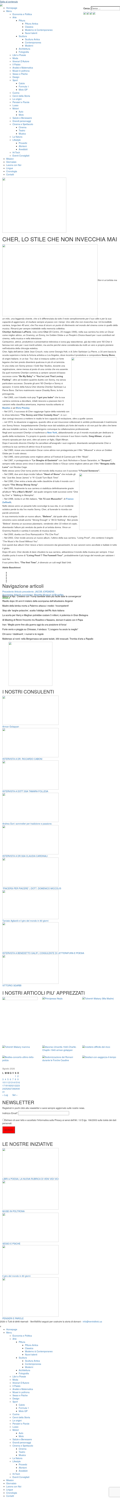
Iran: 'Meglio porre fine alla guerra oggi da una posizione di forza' (34, 624)
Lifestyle (16, 139)
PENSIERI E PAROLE (13, 1318)
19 (8, 1085)
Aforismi (23, 146)
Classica (29, 26)
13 (11, 1082)
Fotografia (24, 51)
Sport (15, 80)
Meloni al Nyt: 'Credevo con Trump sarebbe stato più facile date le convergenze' (41, 596)
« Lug (5, 1094)
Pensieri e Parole (20, 102)
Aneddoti (23, 149)
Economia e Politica (22, 14)
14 (13, 1082)
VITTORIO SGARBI (11, 985)
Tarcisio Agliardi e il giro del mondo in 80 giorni (25, 920)
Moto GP (23, 89)
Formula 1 (24, 86)
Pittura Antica (31, 23)
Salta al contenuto (9, 1)
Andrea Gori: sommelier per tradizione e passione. (27, 823)
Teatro (22, 130)
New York (52, 432)
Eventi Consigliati (20, 155)
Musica (22, 133)
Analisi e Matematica (22, 67)
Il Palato (16, 64)
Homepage (11, 7)
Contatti (10, 174)
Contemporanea (33, 42)
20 (11, 1085)
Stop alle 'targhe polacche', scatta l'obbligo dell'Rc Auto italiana (33, 610)
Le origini (17, 99)
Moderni (29, 45)
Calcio (22, 83)
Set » (15, 1094)
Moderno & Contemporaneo (39, 29)
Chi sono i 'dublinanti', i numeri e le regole (23, 634)
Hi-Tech (16, 152)
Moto (21, 114)
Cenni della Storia (21, 95)
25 (6, 1088)
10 (3, 1082)
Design (15, 77)
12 (8, 1082)
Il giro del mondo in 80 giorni (16, 1275)
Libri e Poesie (19, 55)
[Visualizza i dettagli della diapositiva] (30, 663)
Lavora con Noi (13, 165)
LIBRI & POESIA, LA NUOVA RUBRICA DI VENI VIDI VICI (30, 1178)
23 (18, 1085)
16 (18, 1082)
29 (16, 1088)
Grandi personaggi (21, 121)
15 (16, 1082)
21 (13, 1085)
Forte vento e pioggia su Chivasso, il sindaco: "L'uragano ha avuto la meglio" (40, 629)
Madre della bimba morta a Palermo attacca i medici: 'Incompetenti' (35, 605)
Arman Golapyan (10, 726)
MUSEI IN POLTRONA (13, 1211)
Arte (14, 17)
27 (11, 1088)
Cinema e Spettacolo (22, 124)
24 (3, 1088)
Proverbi (23, 143)
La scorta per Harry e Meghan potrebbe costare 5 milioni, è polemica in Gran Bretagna (45, 615)
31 (3, 1091)
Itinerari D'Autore (20, 61)
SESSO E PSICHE (11, 1243)
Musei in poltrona (21, 70)
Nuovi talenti (31, 33)
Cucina (15, 92)
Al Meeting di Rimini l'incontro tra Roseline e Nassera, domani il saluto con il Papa (43, 619)
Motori (15, 108)
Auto (21, 111)
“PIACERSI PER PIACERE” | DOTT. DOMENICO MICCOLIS (31, 888)
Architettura (24, 48)
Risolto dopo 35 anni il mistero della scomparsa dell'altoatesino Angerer (37, 601)
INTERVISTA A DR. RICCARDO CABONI (22, 758)
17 (3, 1085)
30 (18, 1088)
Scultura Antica (32, 39)
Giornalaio (11, 161)
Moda (15, 58)
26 (8, 1088)
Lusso (15, 105)
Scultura (23, 36)
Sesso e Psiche (20, 73)
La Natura (17, 136)
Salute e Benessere (22, 117)
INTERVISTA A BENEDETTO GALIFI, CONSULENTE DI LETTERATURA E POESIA (43, 953)
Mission (10, 158)
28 (13, 1088)
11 (6, 1082)
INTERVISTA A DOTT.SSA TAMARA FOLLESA (25, 791)
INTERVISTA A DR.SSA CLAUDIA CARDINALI (25, 856)
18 (6, 1085)
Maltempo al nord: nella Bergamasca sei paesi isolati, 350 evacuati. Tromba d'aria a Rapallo (47, 638)
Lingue (9, 168)
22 (16, 1085)
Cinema (22, 127)
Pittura (22, 20)
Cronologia (11, 171)
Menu (9, 11)
